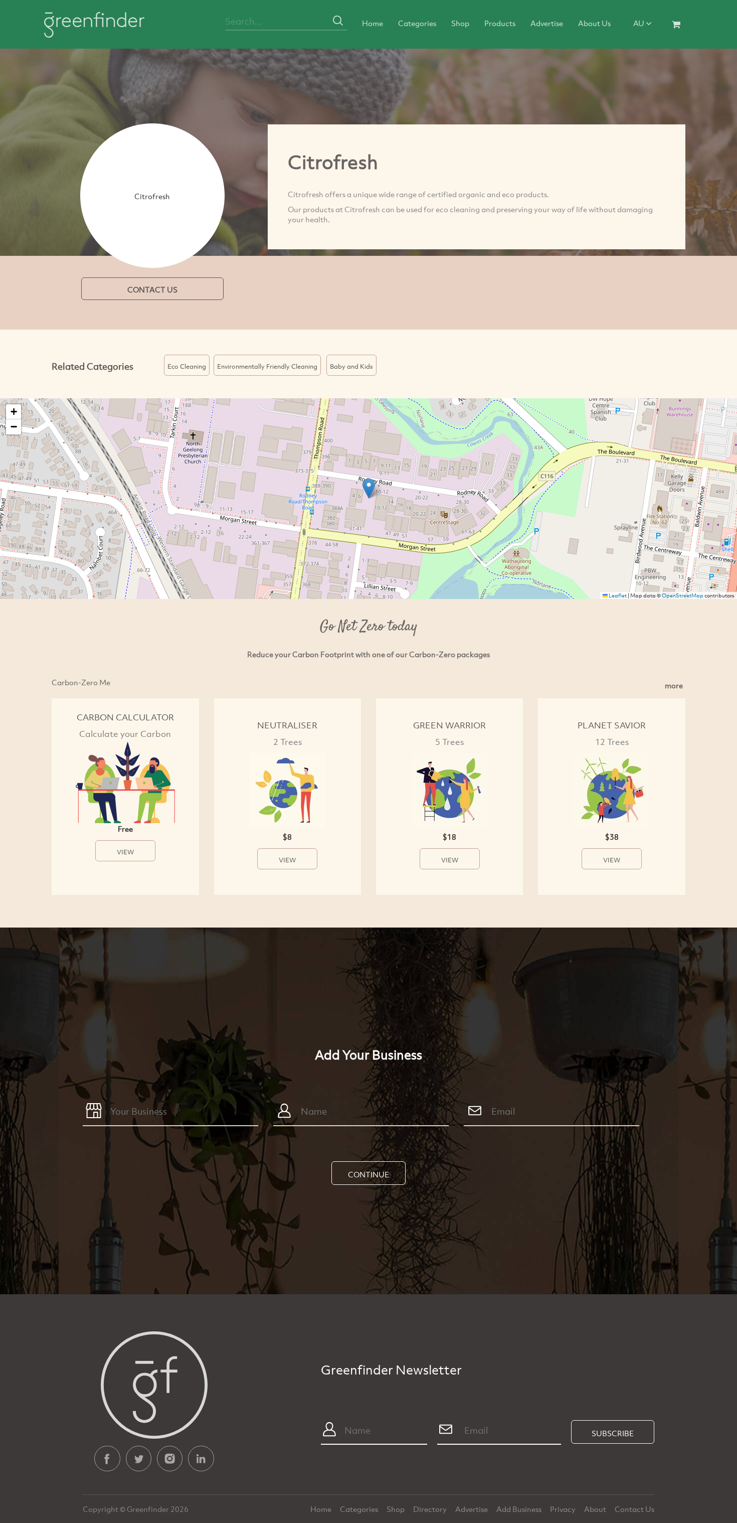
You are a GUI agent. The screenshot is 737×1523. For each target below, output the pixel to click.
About (596, 1509)
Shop (460, 23)
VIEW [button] (125, 851)
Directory (430, 1509)
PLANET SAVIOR (612, 725)
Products (499, 23)
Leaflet (617, 595)
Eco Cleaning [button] (186, 366)
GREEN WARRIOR (449, 725)
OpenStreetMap (682, 595)
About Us (594, 23)
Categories (417, 23)
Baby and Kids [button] (351, 366)
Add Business (519, 1509)
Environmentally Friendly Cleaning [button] (267, 366)
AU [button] (639, 23)
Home (372, 23)
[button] (368, 488)
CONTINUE (368, 1174)
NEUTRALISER (287, 725)
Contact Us (634, 1509)
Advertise (546, 23)
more (674, 685)
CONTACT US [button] (152, 289)
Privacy (563, 1509)
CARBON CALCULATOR (125, 717)
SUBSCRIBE (613, 1433)
